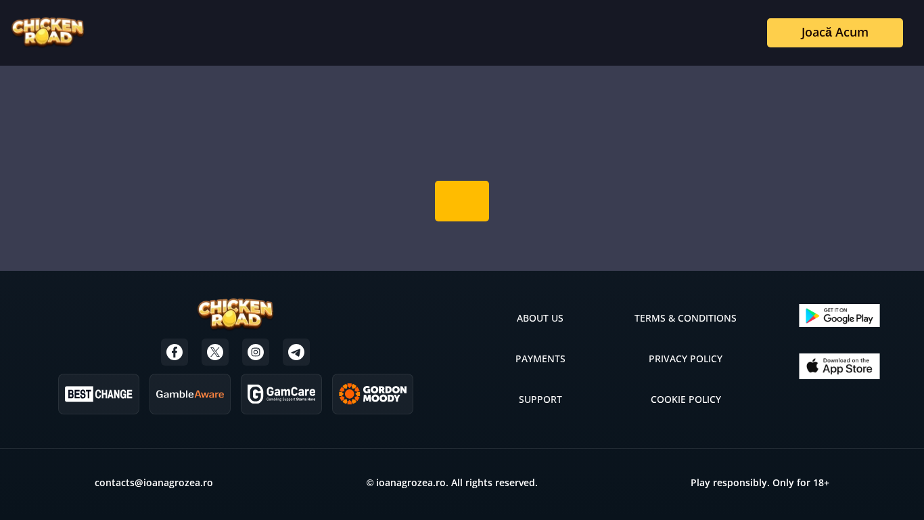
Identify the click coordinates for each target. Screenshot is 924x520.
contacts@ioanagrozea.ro (154, 482)
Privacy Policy (685, 358)
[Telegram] (296, 352)
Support (540, 399)
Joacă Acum (835, 32)
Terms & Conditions (685, 317)
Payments (540, 358)
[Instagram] (255, 352)
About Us (540, 317)
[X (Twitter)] (215, 352)
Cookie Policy (686, 399)
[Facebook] (174, 352)
